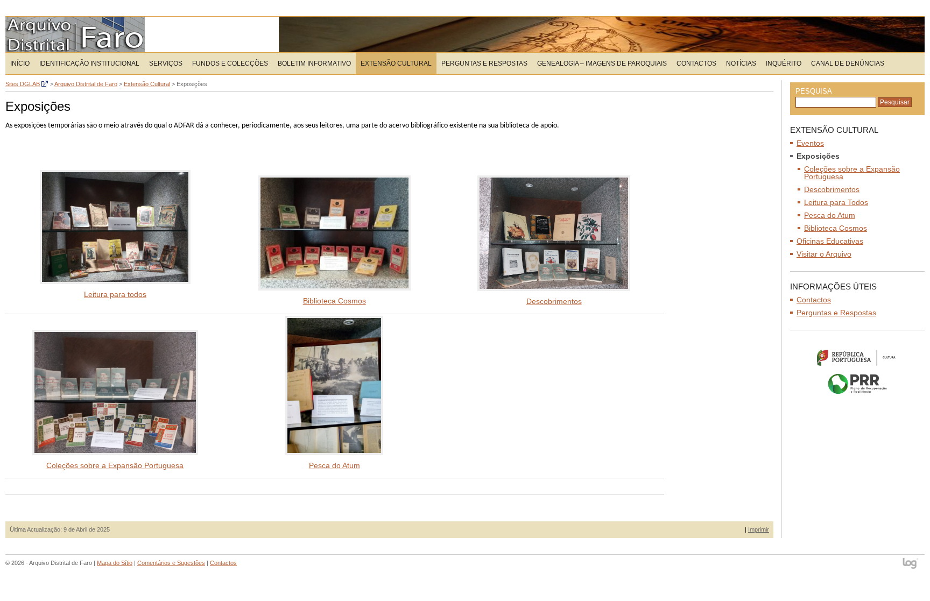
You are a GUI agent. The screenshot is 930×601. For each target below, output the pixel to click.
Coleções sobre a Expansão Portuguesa (115, 465)
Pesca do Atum (334, 465)
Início (20, 63)
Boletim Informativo (314, 63)
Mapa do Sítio (114, 563)
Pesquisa (813, 91)
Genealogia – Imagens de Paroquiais (602, 63)
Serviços (165, 63)
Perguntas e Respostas (484, 63)
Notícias (741, 63)
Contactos (696, 63)
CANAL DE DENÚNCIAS (847, 63)
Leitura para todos (115, 294)
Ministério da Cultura (857, 357)
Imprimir (758, 529)
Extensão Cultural (396, 63)
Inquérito (783, 63)
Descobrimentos (554, 301)
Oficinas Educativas (830, 241)
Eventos (810, 143)
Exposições (818, 156)
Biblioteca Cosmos (334, 300)
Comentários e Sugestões (171, 563)
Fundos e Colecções (230, 63)
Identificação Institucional (89, 63)
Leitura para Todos (836, 202)
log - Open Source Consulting (911, 564)
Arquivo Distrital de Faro (75, 34)
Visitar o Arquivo (824, 254)
